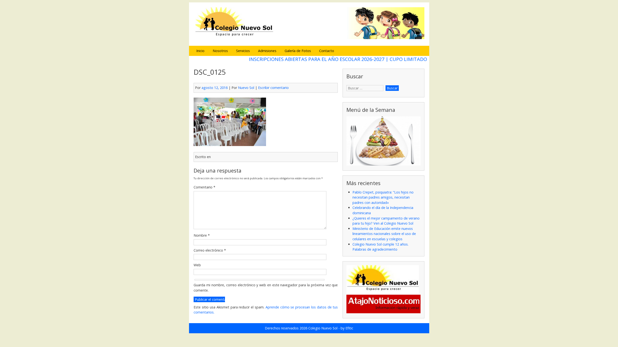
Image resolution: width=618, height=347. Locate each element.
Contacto (326, 50)
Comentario (204, 187)
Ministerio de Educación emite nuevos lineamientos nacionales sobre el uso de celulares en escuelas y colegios (384, 233)
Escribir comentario (273, 87)
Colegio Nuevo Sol (322, 328)
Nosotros (220, 50)
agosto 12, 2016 (215, 87)
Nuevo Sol (246, 87)
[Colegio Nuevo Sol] (309, 38)
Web (197, 265)
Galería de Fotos (298, 50)
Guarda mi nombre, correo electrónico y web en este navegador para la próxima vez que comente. (266, 288)
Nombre (202, 235)
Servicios (243, 50)
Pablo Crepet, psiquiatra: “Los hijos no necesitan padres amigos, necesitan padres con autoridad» (383, 197)
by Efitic (347, 328)
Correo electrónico (210, 250)
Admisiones (267, 50)
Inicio (200, 50)
